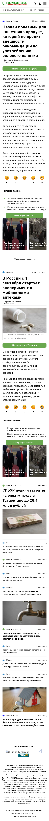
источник (36, 170)
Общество (9, 272)
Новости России (12, 21)
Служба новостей (12, 301)
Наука (8, 574)
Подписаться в (24, 69)
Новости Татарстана (13, 485)
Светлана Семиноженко (16, 60)
